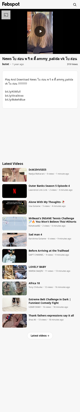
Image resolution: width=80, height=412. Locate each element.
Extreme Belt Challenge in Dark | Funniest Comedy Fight (50, 301)
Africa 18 (34, 283)
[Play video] (40, 31)
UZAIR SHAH (35, 307)
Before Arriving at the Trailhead (49, 250)
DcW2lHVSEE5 (37, 169)
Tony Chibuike (35, 287)
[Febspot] (11, 4)
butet (5, 64)
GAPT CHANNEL (36, 254)
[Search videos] (74, 4)
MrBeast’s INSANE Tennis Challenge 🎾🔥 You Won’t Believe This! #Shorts (52, 220)
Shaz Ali (32, 319)
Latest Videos (12, 163)
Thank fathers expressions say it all (51, 315)
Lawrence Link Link (38, 190)
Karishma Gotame (37, 238)
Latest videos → (40, 335)
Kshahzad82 (34, 225)
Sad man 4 (35, 234)
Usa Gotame (34, 206)
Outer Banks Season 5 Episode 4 (49, 186)
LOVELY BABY (37, 267)
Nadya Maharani (37, 173)
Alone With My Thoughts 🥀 (47, 202)
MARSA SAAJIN (36, 271)
